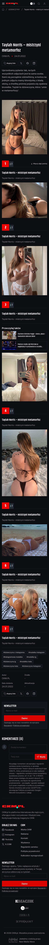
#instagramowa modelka (13, 657)
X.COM (8, 844)
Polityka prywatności (30, 851)
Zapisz (25, 718)
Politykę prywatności (21, 725)
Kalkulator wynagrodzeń (32, 855)
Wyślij (42, 757)
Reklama (24, 834)
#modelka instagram (36, 652)
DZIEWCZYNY (14, 9)
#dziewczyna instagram (31, 666)
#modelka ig (31, 657)
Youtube (9, 839)
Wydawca (25, 842)
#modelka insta (26, 661)
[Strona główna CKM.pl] (12, 3)
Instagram (9, 834)
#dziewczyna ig (9, 661)
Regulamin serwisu (29, 847)
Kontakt (24, 838)
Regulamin (8, 725)
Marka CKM (26, 829)
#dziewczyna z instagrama (13, 652)
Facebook (9, 830)
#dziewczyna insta (10, 666)
